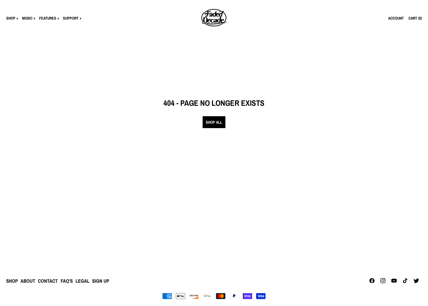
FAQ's (67, 281)
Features (47, 18)
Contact (48, 281)
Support (71, 18)
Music (27, 18)
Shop (10, 18)
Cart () (415, 18)
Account (396, 18)
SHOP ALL (214, 122)
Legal (82, 281)
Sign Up (100, 281)
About (28, 281)
